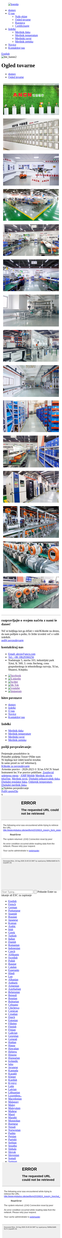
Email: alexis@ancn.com (21, 653)
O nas (11, 13)
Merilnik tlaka (22, 32)
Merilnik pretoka (24, 41)
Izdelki (12, 29)
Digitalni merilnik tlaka (13, 784)
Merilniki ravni (23, 38)
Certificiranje (22, 25)
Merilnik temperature (26, 35)
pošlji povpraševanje (12, 640)
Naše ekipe (21, 16)
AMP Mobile (27, 775)
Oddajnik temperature (40, 781)
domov (12, 10)
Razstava (20, 22)
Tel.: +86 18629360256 (21, 657)
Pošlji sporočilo (9, 791)
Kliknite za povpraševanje (15, 766)
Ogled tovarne (23, 19)
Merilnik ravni (19, 778)
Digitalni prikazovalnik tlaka (44, 778)
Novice (12, 44)
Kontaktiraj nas (16, 47)
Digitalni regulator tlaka (14, 781)
